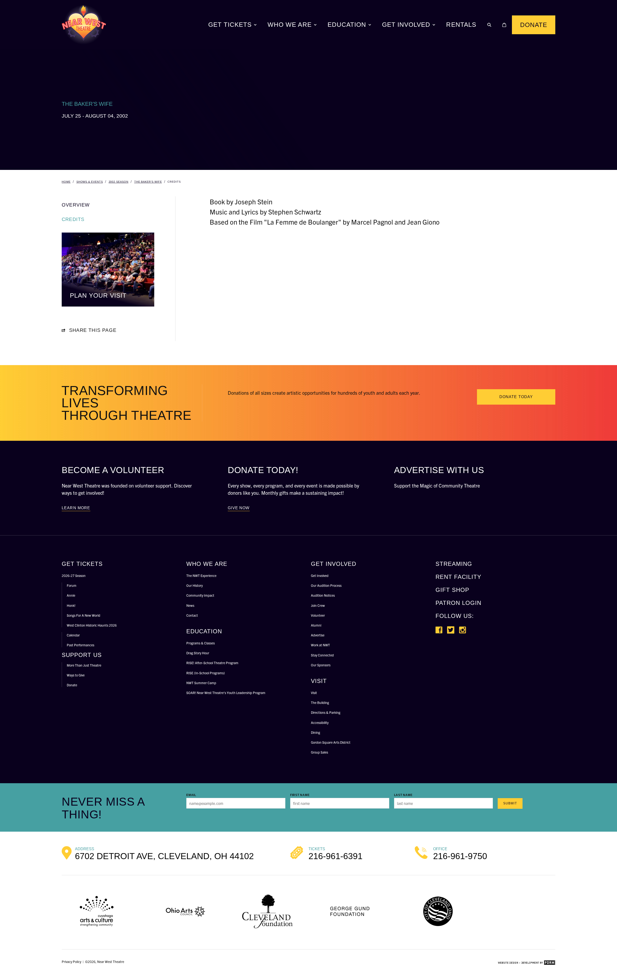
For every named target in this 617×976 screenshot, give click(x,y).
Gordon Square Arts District (330, 742)
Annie (71, 595)
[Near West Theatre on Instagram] (462, 630)
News (190, 605)
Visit (314, 692)
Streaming (454, 564)
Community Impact (200, 595)
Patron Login (458, 603)
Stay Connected (322, 655)
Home (66, 181)
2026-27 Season (74, 575)
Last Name (403, 795)
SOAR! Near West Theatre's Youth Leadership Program (225, 692)
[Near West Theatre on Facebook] (439, 630)
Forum (71, 585)
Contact (192, 615)
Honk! (71, 605)
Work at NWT (320, 645)
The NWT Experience (201, 575)
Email (191, 795)
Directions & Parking (325, 712)
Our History (194, 585)
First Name (300, 795)
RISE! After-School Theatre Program (212, 663)
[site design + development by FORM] (526, 963)
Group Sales (319, 752)
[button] (489, 25)
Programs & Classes (200, 643)
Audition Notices (323, 595)
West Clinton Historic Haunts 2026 (92, 625)
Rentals (461, 24)
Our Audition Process (326, 585)
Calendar (73, 635)
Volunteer (318, 615)
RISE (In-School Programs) (205, 673)
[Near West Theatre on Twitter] (450, 630)
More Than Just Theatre (84, 665)
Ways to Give (76, 675)
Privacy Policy (71, 961)
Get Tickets (230, 24)
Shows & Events (89, 181)
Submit (510, 803)
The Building (320, 702)
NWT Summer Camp (201, 683)
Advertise (317, 635)
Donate (533, 24)
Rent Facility (458, 577)
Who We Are (289, 24)
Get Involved (406, 24)
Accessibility (320, 722)
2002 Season (118, 181)
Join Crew (318, 605)
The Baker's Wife (148, 181)
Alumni (316, 625)
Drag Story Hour (197, 653)
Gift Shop (452, 590)
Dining (315, 732)
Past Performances (80, 645)
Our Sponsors (320, 665)
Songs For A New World (83, 615)
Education (347, 24)
